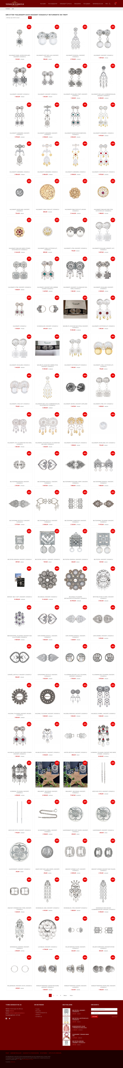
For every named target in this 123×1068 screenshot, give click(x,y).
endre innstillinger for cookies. (27, 1059)
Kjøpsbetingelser (15, 1053)
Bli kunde (38, 1011)
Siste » (71, 995)
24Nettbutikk (12, 1062)
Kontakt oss (39, 1016)
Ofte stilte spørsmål (55, 1053)
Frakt (7, 1053)
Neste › (65, 995)
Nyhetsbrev (43, 1053)
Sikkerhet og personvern (31, 1053)
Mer (106, 3)
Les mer (18, 1059)
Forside (38, 1009)
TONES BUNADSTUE (41, 1012)
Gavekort (38, 1014)
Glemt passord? (114, 1016)
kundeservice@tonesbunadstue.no (16, 1013)
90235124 (12, 1011)
